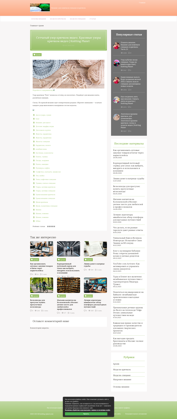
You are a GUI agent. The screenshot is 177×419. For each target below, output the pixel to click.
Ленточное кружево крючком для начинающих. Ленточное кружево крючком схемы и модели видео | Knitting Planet (131, 121)
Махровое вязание (122, 379)
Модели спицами (78, 19)
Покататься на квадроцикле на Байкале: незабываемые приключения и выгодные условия (128, 296)
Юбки (38, 221)
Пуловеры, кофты (43, 168)
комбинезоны (41, 149)
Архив (116, 363)
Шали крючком (42, 202)
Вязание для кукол (43, 123)
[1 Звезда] (48, 226)
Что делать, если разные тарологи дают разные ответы (128, 228)
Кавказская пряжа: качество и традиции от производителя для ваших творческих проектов (128, 327)
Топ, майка (40, 176)
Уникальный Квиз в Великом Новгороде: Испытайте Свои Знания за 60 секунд (127, 240)
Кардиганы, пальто (43, 145)
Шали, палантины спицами (46, 206)
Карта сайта (116, 414)
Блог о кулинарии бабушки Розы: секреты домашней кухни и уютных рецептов (126, 253)
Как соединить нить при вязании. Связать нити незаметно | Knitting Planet (130, 100)
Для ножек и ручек (43, 130)
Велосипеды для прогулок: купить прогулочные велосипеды (126, 189)
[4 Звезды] (53, 226)
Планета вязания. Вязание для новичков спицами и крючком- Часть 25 (130, 45)
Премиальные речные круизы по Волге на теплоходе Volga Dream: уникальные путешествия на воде (128, 311)
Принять (86, 414)
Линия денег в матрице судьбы (128, 178)
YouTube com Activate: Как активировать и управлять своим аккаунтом (126, 266)
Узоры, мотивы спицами (45, 191)
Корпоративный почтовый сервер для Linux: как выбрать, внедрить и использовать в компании (128, 167)
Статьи (93, 19)
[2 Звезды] (49, 226)
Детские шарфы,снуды (45, 126)
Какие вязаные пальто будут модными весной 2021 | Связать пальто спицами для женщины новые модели (131, 81)
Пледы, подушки (42, 160)
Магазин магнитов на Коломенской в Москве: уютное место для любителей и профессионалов (128, 203)
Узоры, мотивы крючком (45, 187)
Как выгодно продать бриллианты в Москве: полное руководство (128, 341)
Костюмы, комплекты (44, 153)
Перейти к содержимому (43, 90)
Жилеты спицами (43, 141)
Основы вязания (38, 19)
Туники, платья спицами (45, 183)
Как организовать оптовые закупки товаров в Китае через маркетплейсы (128, 153)
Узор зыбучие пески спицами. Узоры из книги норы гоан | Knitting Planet (129, 63)
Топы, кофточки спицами (46, 179)
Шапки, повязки (42, 213)
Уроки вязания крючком (45, 194)
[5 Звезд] (54, 226)
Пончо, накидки (42, 164)
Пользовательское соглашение (136, 414)
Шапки (38, 210)
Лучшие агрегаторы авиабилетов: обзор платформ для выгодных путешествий (128, 217)
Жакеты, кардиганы (43, 134)
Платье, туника (42, 157)
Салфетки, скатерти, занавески (48, 172)
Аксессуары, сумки (43, 115)
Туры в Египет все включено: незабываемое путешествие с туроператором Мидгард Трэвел (127, 280)
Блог (37, 119)
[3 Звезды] (51, 226)
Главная (142, 3)
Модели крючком (58, 19)
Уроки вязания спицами (45, 198)
